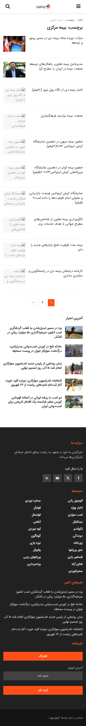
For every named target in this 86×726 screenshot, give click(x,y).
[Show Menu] (78, 6)
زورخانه (78, 542)
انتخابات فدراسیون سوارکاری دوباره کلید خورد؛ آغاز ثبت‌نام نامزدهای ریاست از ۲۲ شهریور (33, 382)
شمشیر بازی (75, 557)
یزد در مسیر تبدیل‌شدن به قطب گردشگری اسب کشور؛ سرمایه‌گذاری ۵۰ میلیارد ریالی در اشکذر (34, 332)
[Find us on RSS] (47, 478)
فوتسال (36, 514)
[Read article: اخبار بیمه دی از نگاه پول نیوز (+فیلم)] (14, 95)
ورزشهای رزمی (32, 557)
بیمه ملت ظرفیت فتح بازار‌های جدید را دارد (57, 247)
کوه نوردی (34, 528)
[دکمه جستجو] (8, 6)
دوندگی (78, 535)
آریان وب (54, 718)
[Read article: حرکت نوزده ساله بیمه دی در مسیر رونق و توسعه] (14, 44)
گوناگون (36, 535)
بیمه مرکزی (56, 20)
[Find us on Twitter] (68, 478)
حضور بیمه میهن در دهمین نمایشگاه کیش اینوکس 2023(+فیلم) (58, 144)
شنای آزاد (77, 564)
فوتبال (37, 507)
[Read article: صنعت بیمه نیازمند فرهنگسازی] (14, 121)
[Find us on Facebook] (78, 478)
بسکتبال (78, 521)
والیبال (37, 549)
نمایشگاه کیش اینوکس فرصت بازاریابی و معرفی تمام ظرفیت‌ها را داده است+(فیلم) (56, 198)
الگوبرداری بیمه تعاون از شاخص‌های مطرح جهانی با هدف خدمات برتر (58, 222)
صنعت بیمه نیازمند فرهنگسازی (62, 115)
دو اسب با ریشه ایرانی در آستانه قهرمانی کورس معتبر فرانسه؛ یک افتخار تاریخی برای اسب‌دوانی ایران (35, 402)
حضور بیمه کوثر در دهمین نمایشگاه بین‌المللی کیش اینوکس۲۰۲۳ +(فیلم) (58, 170)
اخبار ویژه (77, 507)
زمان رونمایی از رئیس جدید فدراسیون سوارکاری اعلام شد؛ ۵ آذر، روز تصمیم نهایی (32, 365)
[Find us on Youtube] (57, 478)
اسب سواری (75, 514)
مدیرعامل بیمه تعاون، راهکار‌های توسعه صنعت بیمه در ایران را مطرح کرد (56, 66)
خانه (80, 20)
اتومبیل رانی (75, 500)
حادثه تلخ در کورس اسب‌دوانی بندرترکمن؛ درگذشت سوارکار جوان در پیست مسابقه (36, 348)
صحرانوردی (76, 571)
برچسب (70, 20)
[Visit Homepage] (43, 6)
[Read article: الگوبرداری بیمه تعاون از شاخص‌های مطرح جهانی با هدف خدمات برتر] (14, 225)
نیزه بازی (35, 542)
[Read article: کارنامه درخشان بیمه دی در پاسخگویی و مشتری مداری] (14, 277)
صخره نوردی (33, 500)
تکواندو (78, 528)
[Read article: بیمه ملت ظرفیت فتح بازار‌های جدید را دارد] (14, 251)
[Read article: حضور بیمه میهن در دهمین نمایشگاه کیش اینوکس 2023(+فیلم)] (14, 147)
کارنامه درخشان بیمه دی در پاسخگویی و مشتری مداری (55, 273)
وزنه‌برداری (34, 564)
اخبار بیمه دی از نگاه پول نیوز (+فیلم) (57, 89)
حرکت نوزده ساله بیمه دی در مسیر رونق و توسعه (56, 40)
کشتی (37, 521)
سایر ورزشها (76, 549)
